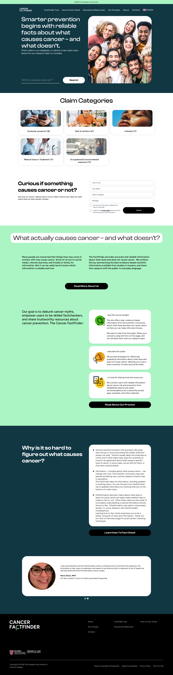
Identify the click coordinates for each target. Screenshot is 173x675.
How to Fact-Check (71, 10)
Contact (136, 10)
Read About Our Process (120, 404)
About (126, 10)
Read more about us (86, 286)
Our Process (114, 10)
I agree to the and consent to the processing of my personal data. (106, 211)
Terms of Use (158, 666)
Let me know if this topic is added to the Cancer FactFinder (105, 206)
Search (73, 80)
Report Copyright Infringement (106, 666)
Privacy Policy (145, 666)
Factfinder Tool (51, 10)
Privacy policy (106, 210)
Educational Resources (94, 10)
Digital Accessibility (129, 666)
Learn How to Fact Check (120, 532)
